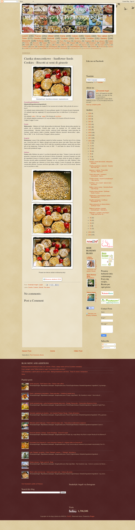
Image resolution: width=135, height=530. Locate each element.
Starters (92, 45)
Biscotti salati (102, 46)
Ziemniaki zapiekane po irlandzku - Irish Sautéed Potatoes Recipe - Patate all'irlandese (54, 413)
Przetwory (62, 43)
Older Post (78, 351)
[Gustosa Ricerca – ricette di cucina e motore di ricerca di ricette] (107, 295)
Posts (105, 344)
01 (91, 228)
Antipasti (72, 43)
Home (52, 351)
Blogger (92, 516)
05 (91, 217)
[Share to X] (54, 285)
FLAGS (69, 516)
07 (91, 156)
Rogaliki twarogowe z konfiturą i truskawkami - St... (98, 200)
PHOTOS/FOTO (87, 48)
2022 (90, 124)
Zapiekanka (63, 46)
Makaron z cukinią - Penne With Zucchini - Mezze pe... (98, 170)
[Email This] (50, 285)
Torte (24, 38)
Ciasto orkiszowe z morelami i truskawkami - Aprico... (98, 175)
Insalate (102, 43)
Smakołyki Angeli (103, 91)
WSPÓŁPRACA (95, 48)
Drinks (27, 43)
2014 (90, 235)
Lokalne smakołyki (90, 258)
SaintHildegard (41, 46)
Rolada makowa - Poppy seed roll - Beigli (41, 462)
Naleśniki (84, 45)
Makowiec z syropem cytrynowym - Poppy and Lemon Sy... (99, 213)
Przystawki (36, 45)
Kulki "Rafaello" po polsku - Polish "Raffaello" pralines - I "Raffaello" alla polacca (53, 452)
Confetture (25, 46)
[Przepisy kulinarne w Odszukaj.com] (92, 315)
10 (91, 148)
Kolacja (40, 41)
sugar (43, 116)
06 (91, 159)
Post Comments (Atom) (37, 355)
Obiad (51, 36)
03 (91, 223)
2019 (90, 132)
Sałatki (27, 45)
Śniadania (88, 41)
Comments (106, 347)
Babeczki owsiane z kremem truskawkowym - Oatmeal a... (98, 209)
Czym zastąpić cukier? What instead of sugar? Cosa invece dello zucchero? (43, 369)
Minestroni (58, 45)
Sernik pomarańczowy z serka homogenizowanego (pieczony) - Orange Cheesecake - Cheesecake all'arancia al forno (63, 403)
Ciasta (88, 36)
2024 (90, 119)
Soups (44, 45)
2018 (90, 135)
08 (91, 154)
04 (91, 220)
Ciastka (37, 38)
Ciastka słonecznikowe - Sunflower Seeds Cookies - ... (99, 192)
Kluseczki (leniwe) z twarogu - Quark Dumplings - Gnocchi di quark (49, 432)
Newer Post (26, 351)
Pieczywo (53, 41)
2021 (90, 127)
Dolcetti (50, 38)
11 (91, 145)
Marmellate (101, 45)
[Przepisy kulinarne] (110, 303)
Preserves (82, 43)
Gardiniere (93, 46)
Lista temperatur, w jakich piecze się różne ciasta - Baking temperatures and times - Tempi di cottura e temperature (55, 371)
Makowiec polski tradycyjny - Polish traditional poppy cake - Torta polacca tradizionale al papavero (58, 423)
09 (91, 151)
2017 (90, 138)
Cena (62, 36)
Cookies (90, 38)
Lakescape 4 (96, 297)
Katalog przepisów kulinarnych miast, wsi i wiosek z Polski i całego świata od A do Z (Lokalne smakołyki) (52, 366)
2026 (90, 113)
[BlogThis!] (52, 285)
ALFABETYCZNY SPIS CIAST (32, 48)
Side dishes (77, 41)
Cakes (75, 36)
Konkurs (85, 46)
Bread (68, 41)
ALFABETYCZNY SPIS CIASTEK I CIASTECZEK (55, 48)
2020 (90, 130)
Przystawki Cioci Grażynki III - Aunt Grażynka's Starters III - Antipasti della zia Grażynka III (56, 442)
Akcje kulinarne (100, 41)
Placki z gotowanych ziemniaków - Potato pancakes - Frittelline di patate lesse (52, 393)
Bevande (36, 43)
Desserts (26, 41)
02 (91, 226)
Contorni (53, 43)
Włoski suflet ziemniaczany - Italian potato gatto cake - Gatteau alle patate (51, 472)
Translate (100, 82)
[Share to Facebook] (56, 285)
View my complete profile (93, 104)
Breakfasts (92, 43)
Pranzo (37, 36)
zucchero (58, 116)
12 (91, 143)
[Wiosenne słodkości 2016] (52, 279)
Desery (103, 38)
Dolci (77, 38)
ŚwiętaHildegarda (75, 46)
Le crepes (76, 45)
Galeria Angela (91, 292)
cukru (33, 116)
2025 (90, 116)
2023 (90, 121)
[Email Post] (46, 284)
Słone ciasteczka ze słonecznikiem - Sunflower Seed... (99, 204)
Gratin (32, 46)
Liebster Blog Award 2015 (75, 48)
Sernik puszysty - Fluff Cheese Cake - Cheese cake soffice (47, 383)
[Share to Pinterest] (58, 285)
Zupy (50, 45)
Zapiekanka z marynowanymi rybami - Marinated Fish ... (100, 196)
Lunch (25, 36)
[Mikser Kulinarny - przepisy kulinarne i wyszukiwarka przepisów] (107, 265)
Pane (61, 41)
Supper (64, 38)
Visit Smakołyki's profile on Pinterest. (32, 484)
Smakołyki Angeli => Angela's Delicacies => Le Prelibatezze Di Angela (61, 17)
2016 (90, 141)
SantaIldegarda (53, 46)
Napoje (44, 43)
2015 (90, 232)
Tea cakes (102, 36)
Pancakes (67, 45)
